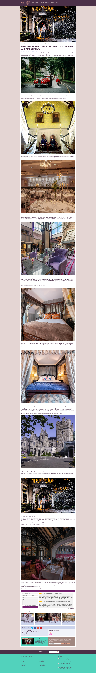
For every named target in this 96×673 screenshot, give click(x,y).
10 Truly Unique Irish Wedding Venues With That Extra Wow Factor (66, 666)
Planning (42, 2)
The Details (25, 638)
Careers (22, 661)
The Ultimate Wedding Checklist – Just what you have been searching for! (66, 659)
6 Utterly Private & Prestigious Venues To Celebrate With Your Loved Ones (66, 668)
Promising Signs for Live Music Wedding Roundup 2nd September (66, 670)
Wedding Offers (42, 665)
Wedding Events (42, 666)
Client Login (23, 665)
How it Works (42, 661)
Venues (36, 2)
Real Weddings (54, 2)
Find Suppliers (42, 660)
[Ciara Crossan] (50, 634)
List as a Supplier (42, 664)
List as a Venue (42, 662)
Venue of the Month (34, 51)
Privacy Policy (23, 662)
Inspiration (47, 2)
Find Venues (42, 658)
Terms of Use (23, 664)
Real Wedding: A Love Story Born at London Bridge (41, 639)
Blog (33, 2)
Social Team (29, 630)
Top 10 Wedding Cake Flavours (64, 663)
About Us (23, 658)
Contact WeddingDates (25, 660)
